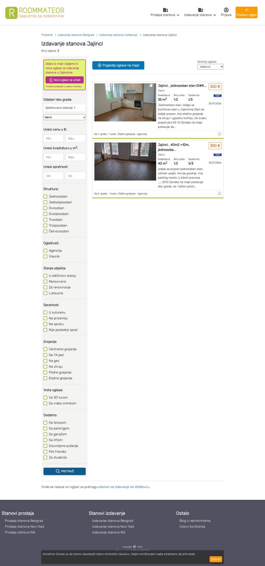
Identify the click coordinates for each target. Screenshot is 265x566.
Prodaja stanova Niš (20, 532)
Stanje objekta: (54, 268)
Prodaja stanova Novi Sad (24, 526)
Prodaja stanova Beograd (24, 521)
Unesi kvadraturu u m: (60, 148)
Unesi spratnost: (55, 167)
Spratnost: (51, 305)
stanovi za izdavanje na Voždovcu (123, 487)
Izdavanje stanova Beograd (112, 521)
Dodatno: (50, 415)
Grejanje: (50, 342)
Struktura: (51, 189)
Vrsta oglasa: (53, 390)
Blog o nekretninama (195, 521)
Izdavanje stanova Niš (108, 532)
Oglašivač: (51, 243)
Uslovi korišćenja (192, 526)
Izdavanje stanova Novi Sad (113, 526)
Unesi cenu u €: (55, 129)
